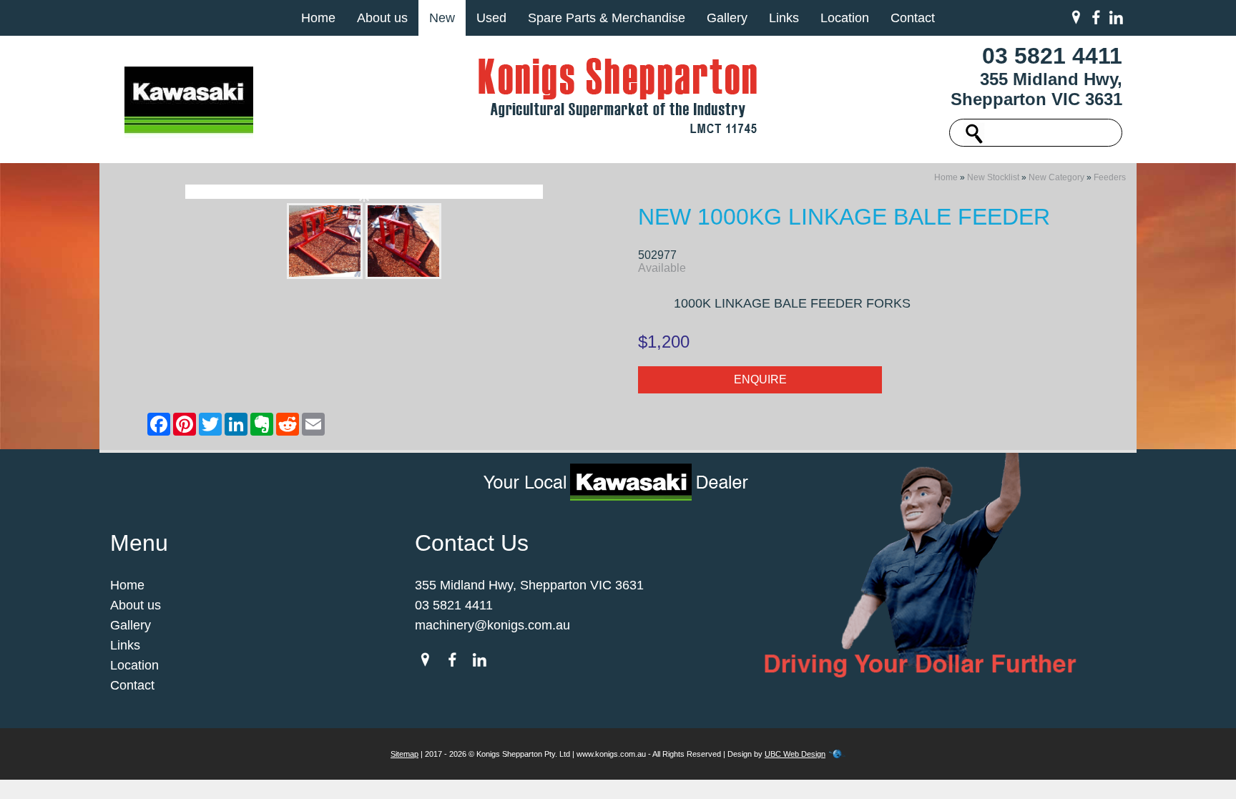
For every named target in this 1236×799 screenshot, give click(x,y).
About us (382, 18)
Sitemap (404, 754)
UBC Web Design (795, 754)
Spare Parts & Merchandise (606, 18)
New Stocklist (993, 177)
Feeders (1110, 177)
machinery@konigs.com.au (492, 625)
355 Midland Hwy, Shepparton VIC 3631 (1036, 89)
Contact (913, 18)
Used (491, 18)
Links (784, 18)
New (442, 18)
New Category (1056, 177)
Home (318, 18)
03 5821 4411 (1052, 56)
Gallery (727, 18)
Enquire (760, 379)
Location (844, 18)
